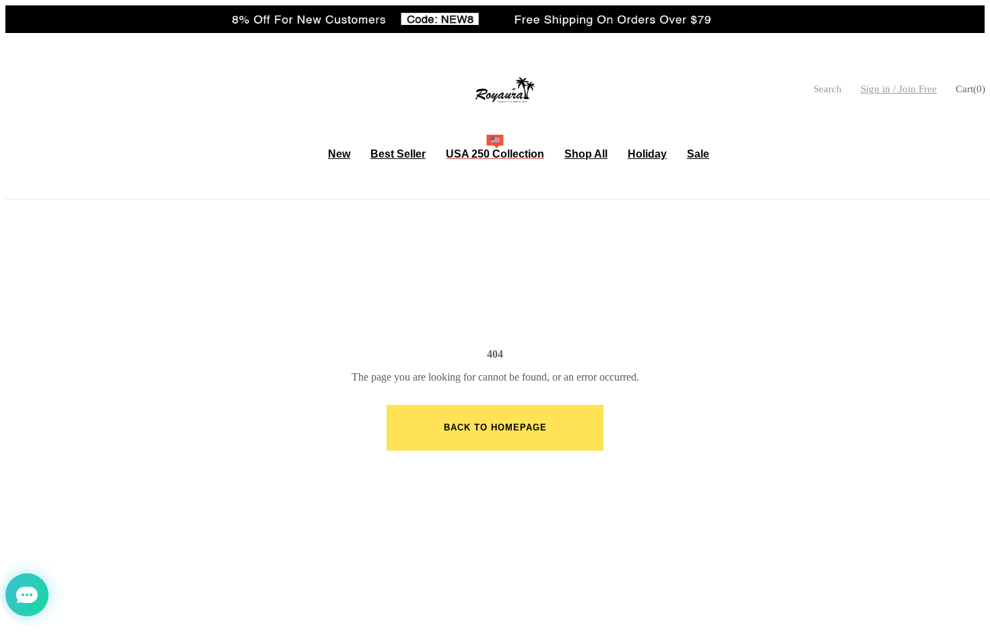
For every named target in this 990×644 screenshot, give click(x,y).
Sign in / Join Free (899, 89)
